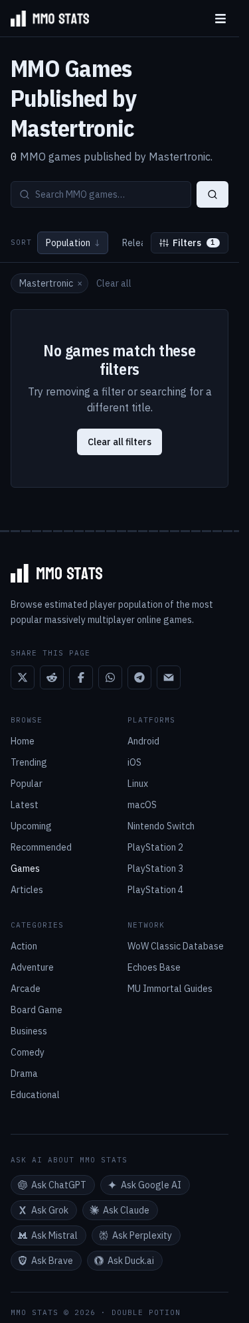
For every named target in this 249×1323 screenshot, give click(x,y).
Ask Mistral (54, 1235)
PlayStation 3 (155, 868)
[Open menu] (220, 18)
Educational (35, 1095)
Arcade (26, 989)
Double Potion (146, 1312)
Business (29, 1031)
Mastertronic (50, 283)
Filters (194, 243)
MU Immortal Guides (169, 989)
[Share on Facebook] (81, 677)
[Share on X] (23, 677)
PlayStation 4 (155, 890)
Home (23, 741)
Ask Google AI (151, 1185)
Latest (25, 805)
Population (73, 243)
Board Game (36, 1010)
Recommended (41, 847)
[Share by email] (169, 677)
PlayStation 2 (155, 847)
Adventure (32, 967)
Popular (26, 784)
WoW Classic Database (175, 946)
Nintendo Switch (161, 826)
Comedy (27, 1052)
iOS (134, 762)
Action (24, 946)
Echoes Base (154, 967)
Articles (27, 890)
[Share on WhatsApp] (110, 677)
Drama (24, 1073)
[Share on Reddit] (52, 677)
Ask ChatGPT (58, 1185)
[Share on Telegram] (139, 677)
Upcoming (31, 826)
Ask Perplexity (142, 1235)
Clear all (113, 283)
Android (143, 741)
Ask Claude (126, 1210)
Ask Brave (52, 1261)
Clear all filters (119, 442)
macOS (142, 805)
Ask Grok (49, 1210)
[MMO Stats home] (44, 19)
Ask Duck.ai (131, 1261)
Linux (137, 784)
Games (25, 868)
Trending (29, 762)
